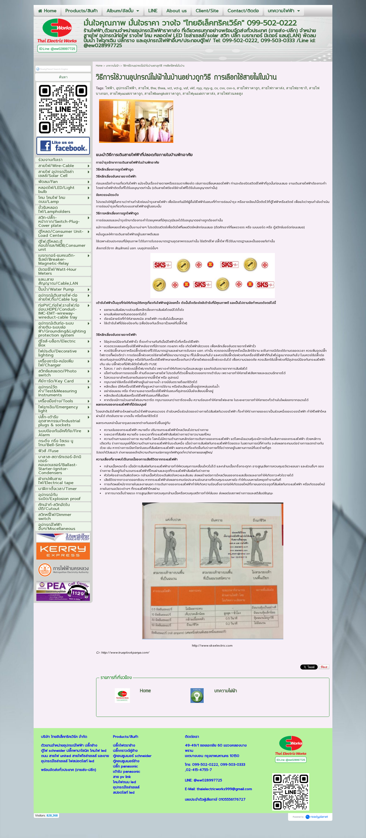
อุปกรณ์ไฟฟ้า (126, 88)
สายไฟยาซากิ (296, 88)
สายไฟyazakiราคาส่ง (199, 93)
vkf (192, 88)
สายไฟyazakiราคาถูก (126, 93)
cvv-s (231, 88)
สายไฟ (143, 88)
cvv (222, 88)
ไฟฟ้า (109, 88)
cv (216, 88)
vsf (185, 88)
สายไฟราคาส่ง (272, 88)
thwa (161, 88)
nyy (199, 88)
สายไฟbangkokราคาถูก (162, 93)
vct (169, 88)
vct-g (178, 88)
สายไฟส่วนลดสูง (230, 93)
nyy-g (208, 88)
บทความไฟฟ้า (112, 66)
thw (153, 88)
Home (99, 66)
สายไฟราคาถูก (248, 88)
